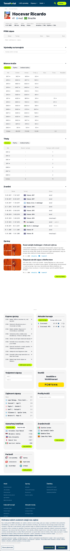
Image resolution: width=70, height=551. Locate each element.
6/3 (36, 83)
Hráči (6, 9)
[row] (35, 76)
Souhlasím (61, 547)
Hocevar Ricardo (13, 9)
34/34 (17, 105)
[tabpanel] (35, 102)
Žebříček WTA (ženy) (52, 489)
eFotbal (25, 466)
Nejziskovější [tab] (10, 427)
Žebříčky (50, 484)
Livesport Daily (29, 511)
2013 (7, 91)
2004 (7, 124)
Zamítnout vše (49, 547)
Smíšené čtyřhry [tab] (25, 67)
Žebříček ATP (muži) (51, 487)
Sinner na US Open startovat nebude (20, 338)
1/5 (36, 127)
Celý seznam (59, 440)
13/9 (35, 102)
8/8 (36, 105)
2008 (7, 109)
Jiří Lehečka (7, 489)
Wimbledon (6, 513)
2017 (7, 76)
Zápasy (33, 3)
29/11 (35, 109)
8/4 (36, 124)
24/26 (26, 87)
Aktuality (34, 256)
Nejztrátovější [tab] (21, 427)
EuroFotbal (12, 466)
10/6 (35, 80)
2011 (7, 98)
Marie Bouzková (8, 500)
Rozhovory (28, 492)
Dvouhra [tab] (7, 67)
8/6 (36, 94)
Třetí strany (59, 533)
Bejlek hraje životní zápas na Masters (18, 360)
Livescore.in (12, 461)
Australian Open (8, 508)
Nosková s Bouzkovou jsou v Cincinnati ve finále (18, 325)
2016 (7, 80)
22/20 (26, 94)
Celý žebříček (27, 446)
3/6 (36, 98)
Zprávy (25, 457)
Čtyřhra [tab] (15, 67)
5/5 (36, 116)
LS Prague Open (29, 513)
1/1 (54, 98)
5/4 (27, 127)
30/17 (26, 120)
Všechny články (60, 276)
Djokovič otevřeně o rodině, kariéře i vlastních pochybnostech (20, 347)
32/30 (17, 113)
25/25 (26, 105)
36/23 (17, 80)
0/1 (54, 102)
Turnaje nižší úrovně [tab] (55, 320)
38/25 (17, 83)
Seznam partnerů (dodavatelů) (10, 543)
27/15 (26, 109)
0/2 (36, 76)
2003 (7, 127)
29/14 (17, 124)
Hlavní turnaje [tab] (43, 320)
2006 (7, 116)
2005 (7, 120)
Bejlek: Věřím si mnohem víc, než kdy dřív (19, 320)
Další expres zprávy (25, 365)
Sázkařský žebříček (51, 492)
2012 (7, 94)
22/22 (26, 113)
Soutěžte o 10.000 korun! (51, 377)
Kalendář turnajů (9, 505)
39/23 (17, 120)
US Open (6, 516)
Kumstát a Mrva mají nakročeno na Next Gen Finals (19, 355)
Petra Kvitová (7, 492)
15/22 (26, 102)
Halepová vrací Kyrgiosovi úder (18, 351)
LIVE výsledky (23, 3)
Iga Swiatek (6, 497)
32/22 (26, 83)
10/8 (35, 113)
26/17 (26, 80)
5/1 (36, 87)
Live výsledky (13, 457)
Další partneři (27, 470)
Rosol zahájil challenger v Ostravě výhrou (40, 245)
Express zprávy (29, 495)
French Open (7, 511)
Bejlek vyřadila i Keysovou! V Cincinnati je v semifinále (18, 330)
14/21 (17, 76)
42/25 (17, 116)
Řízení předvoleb (7, 547)
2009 (7, 105)
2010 (7, 102)
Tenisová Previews (30, 489)
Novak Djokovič (7, 487)
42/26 (17, 98)
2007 (7, 113)
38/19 (26, 98)
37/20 (26, 116)
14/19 (26, 76)
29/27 (17, 87)
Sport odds (26, 461)
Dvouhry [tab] (7, 143)
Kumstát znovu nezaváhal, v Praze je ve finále (19, 342)
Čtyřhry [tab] (15, 143)
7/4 (36, 91)
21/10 (26, 124)
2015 (7, 83)
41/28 (17, 91)
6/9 (18, 127)
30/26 (17, 94)
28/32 (17, 102)
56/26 (17, 109)
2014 (7, 87)
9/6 (36, 120)
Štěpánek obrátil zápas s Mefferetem (38, 260)
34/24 (26, 91)
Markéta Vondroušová (9, 495)
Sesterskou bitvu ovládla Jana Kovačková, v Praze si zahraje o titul (20, 334)
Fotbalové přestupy (30, 508)
